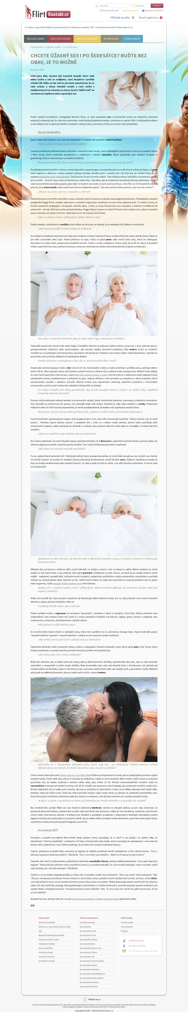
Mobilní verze (94, 999)
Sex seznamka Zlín (87, 956)
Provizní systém (127, 922)
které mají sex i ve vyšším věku (75, 775)
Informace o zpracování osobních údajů (55, 927)
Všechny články (36, 38)
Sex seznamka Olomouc (89, 982)
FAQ (40, 931)
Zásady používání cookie (49, 939)
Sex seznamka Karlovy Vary (90, 948)
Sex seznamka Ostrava (89, 939)
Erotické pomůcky (87, 38)
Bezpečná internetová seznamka (51, 935)
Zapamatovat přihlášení (154, 10)
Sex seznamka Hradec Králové (91, 978)
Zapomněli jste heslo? (130, 10)
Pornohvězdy (132, 38)
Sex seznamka (85, 927)
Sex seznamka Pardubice (89, 969)
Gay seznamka (126, 927)
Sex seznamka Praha (88, 931)
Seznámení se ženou (47, 956)
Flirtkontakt (37, 47)
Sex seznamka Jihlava (88, 952)
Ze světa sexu (111, 38)
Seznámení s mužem (47, 961)
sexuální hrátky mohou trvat (67, 583)
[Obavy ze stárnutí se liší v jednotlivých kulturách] (94, 555)
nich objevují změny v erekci (94, 374)
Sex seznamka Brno (87, 944)
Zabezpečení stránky (47, 944)
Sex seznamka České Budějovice (92, 974)
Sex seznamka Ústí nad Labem (92, 961)
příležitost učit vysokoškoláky (54, 176)
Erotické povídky (61, 38)
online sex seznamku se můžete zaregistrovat (95, 898)
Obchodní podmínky (47, 922)
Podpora (124, 931)
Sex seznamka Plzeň (88, 935)
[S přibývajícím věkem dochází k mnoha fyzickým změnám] (94, 335)
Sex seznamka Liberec (88, 965)
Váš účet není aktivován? (109, 10)
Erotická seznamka (87, 922)
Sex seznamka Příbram (89, 986)
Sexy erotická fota (46, 948)
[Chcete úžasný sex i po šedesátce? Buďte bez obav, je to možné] (128, 110)
